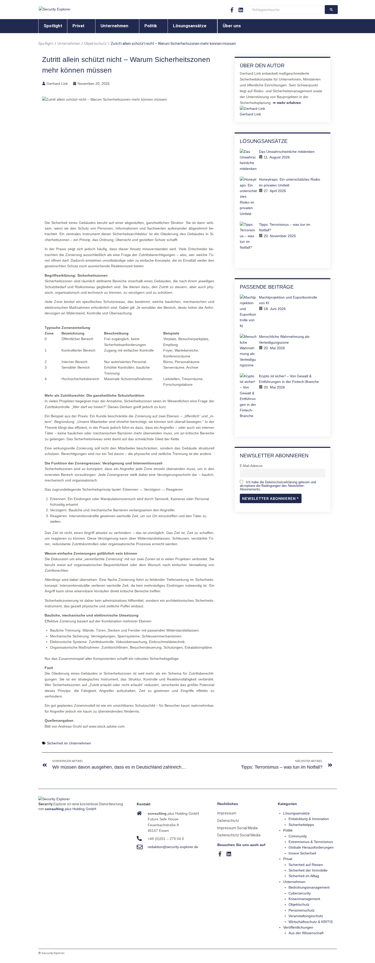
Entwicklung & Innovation (309, 819)
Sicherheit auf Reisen (306, 865)
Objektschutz (95, 44)
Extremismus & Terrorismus (311, 842)
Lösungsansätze (296, 813)
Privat (287, 859)
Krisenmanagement (304, 899)
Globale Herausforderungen (311, 847)
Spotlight (45, 44)
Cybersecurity (300, 893)
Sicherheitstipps (301, 825)
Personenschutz (302, 910)
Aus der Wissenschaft (306, 933)
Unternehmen (68, 44)
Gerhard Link (250, 114)
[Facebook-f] (231, 9)
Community (298, 836)
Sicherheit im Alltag (304, 876)
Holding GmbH (70, 809)
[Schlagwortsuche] (285, 9)
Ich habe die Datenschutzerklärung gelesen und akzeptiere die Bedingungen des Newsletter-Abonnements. (278, 485)
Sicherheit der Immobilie (308, 870)
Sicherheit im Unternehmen (69, 743)
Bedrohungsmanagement (309, 887)
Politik (288, 830)
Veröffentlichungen (298, 927)
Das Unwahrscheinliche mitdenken (287, 152)
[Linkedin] (228, 854)
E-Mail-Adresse (251, 466)
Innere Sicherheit (302, 853)
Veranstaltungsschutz (306, 916)
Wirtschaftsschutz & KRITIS (311, 922)
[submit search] (331, 9)
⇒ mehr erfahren (287, 103)
